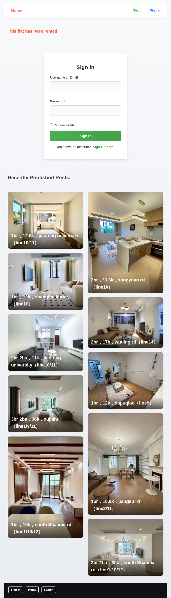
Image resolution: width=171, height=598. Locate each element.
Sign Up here (103, 147)
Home (17, 10)
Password (57, 101)
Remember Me (64, 125)
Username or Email (64, 77)
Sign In (155, 10)
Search (138, 10)
